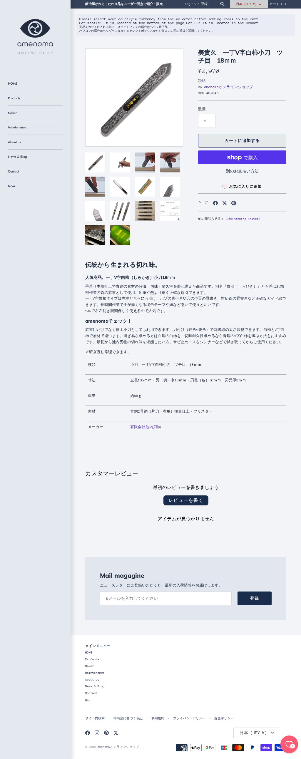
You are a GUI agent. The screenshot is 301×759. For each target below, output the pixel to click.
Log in (190, 4)
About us (14, 142)
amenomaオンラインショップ (228, 87)
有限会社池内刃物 (145, 427)
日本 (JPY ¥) (246, 4)
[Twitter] (115, 732)
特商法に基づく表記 (128, 718)
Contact (13, 171)
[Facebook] (87, 732)
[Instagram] (97, 732)
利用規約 (157, 718)
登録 (204, 4)
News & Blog (17, 156)
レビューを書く (185, 500)
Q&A (11, 186)
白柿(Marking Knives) (243, 219)
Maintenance (17, 127)
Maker (12, 112)
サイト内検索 (95, 718)
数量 (202, 109)
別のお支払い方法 (242, 171)
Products (14, 98)
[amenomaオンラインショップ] (35, 35)
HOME (12, 83)
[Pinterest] (106, 732)
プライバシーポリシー (189, 718)
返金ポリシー (224, 718)
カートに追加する (242, 140)
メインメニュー (97, 646)
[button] (170, 97)
